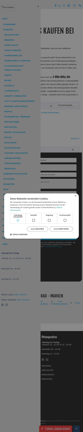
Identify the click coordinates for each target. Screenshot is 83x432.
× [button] (75, 196)
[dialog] (41, 216)
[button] (18, 234)
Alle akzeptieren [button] (61, 229)
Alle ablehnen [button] (37, 229)
